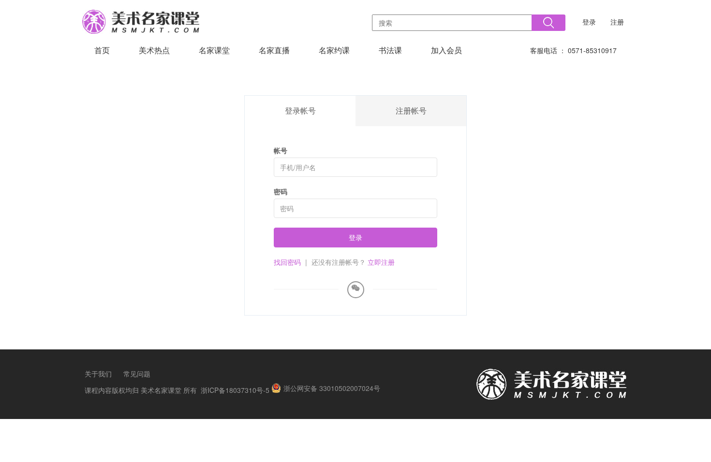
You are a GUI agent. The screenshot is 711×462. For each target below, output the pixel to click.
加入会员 (446, 50)
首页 (102, 50)
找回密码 (287, 262)
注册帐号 (411, 110)
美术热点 (154, 50)
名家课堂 (214, 50)
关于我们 (98, 373)
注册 (617, 22)
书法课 (390, 50)
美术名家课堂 (161, 390)
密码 (280, 191)
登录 (589, 22)
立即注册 (381, 262)
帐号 (280, 150)
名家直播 (274, 50)
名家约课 (334, 50)
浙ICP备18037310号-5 (235, 390)
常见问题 (136, 373)
